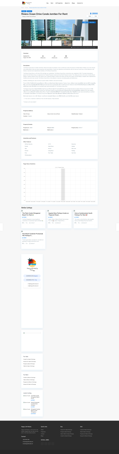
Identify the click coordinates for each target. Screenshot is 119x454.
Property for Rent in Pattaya (29, 382)
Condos (26, 7)
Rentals (23, 11)
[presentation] (24, 32)
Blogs (73, 3)
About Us (67, 3)
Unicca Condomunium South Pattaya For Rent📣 (83, 214)
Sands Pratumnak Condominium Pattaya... (35, 404)
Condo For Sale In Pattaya (29, 359)
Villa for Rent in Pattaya (28, 379)
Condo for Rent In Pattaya (29, 377)
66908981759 (30, 280)
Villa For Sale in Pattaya (28, 366)
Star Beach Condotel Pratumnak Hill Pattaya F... (32, 234)
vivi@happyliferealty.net (33, 286)
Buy (47, 3)
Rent (52, 3)
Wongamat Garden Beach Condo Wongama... (35, 411)
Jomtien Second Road (31, 16)
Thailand (80, 114)
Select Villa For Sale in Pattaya (67, 434)
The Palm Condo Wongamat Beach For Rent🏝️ (31, 214)
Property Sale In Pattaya (29, 363)
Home (22, 7)
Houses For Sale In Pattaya (29, 361)
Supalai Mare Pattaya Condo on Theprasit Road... (58, 214)
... (92, 220)
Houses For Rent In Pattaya (29, 384)
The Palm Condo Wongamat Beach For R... (35, 397)
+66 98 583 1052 (26, 439)
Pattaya (24, 16)
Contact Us (80, 3)
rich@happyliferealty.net (33, 283)
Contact (42, 434)
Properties (43, 431)
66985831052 (30, 276)
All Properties (59, 3)
